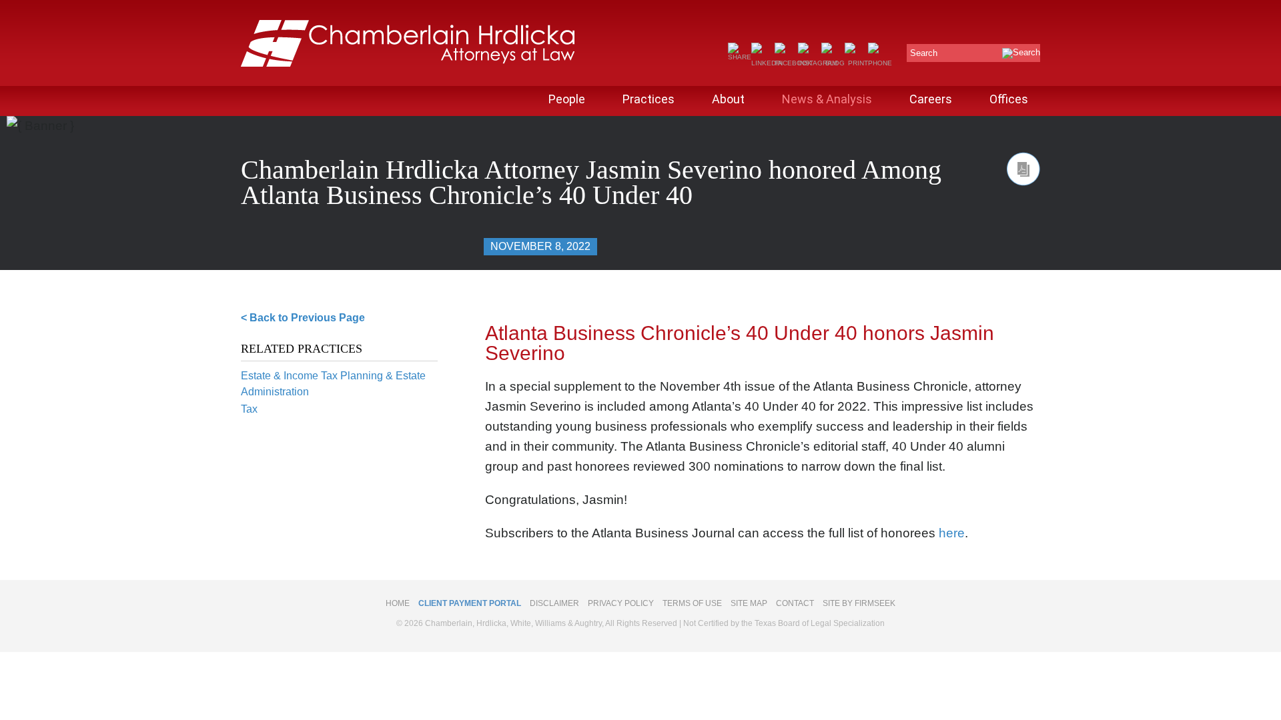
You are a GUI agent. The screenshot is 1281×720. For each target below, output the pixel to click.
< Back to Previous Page (303, 317)
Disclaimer (554, 603)
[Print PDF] (1023, 169)
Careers (930, 99)
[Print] (856, 63)
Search (923, 53)
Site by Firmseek (859, 603)
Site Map (749, 603)
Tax (249, 409)
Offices (1008, 99)
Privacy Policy (621, 603)
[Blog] (833, 63)
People (566, 99)
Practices (648, 99)
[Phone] (880, 63)
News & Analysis (827, 99)
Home (398, 603)
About (728, 99)
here (952, 533)
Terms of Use (692, 603)
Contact (795, 603)
